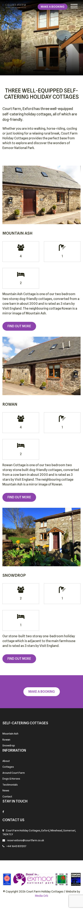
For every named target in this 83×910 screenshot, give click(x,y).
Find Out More (19, 326)
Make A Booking (52, 6)
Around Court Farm (13, 772)
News (5, 790)
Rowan (6, 739)
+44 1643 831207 (16, 846)
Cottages (8, 766)
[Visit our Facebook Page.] (3, 811)
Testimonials (10, 784)
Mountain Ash (10, 733)
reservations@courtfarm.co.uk (25, 840)
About (6, 760)
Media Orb (41, 895)
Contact (7, 796)
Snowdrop (8, 745)
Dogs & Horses (11, 778)
